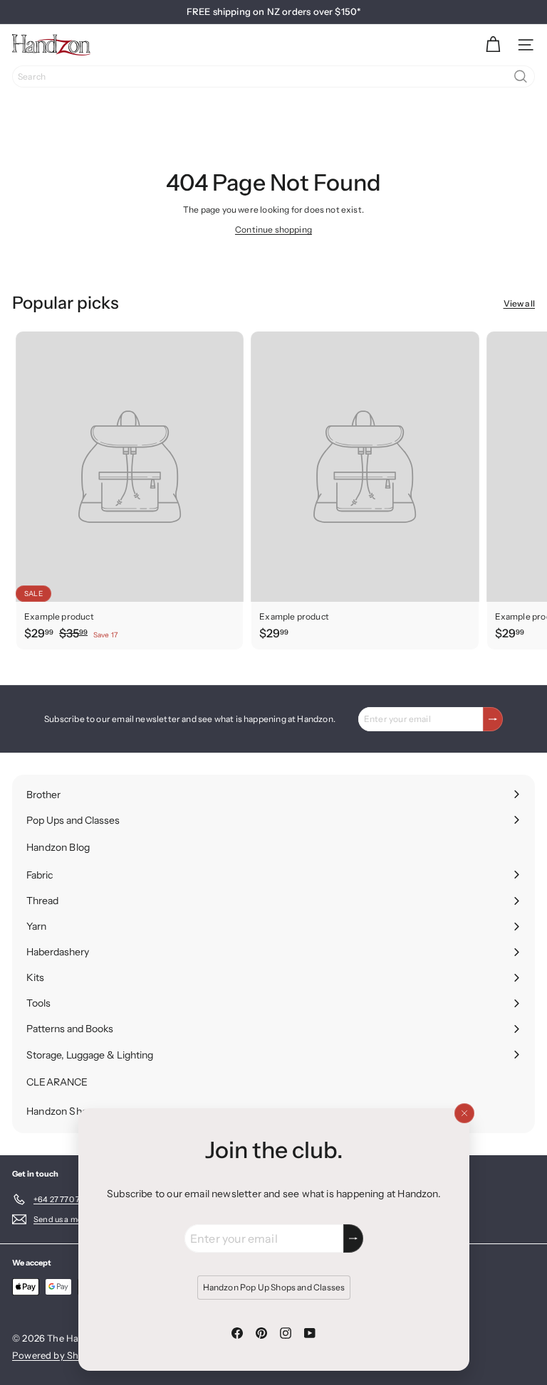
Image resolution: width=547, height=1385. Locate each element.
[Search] (520, 76)
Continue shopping (273, 229)
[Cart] (492, 44)
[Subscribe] (353, 1238)
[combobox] (273, 76)
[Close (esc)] (464, 1113)
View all (519, 303)
